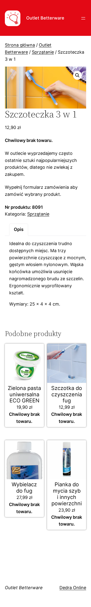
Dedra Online (72, 587)
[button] (77, 75)
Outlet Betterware (45, 17)
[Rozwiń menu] (83, 18)
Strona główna (20, 45)
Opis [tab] (19, 229)
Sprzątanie (43, 52)
